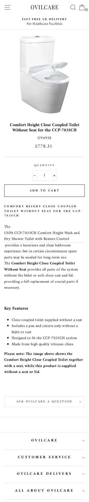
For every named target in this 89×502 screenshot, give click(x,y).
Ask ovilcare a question (44, 401)
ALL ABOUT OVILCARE (44, 490)
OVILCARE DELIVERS (44, 474)
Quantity (44, 165)
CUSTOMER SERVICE (44, 457)
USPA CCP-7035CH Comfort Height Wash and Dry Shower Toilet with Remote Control (42, 236)
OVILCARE (44, 440)
